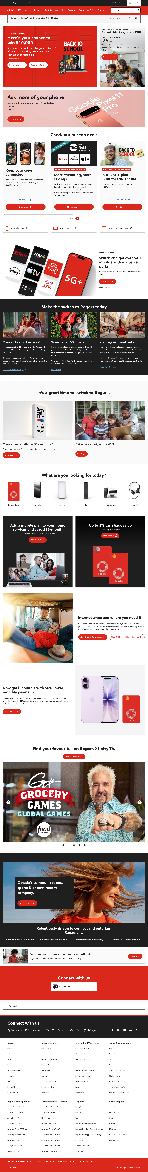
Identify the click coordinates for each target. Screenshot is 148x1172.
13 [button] (61, 363)
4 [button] (61, 192)
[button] (114, 3)
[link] (12, 3)
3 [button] (19, 112)
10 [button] (11, 349)
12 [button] (73, 352)
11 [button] (11, 352)
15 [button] (47, 703)
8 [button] (39, 341)
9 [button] (31, 346)
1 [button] (19, 58)
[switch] (122, 3)
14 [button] (142, 360)
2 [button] (106, 49)
